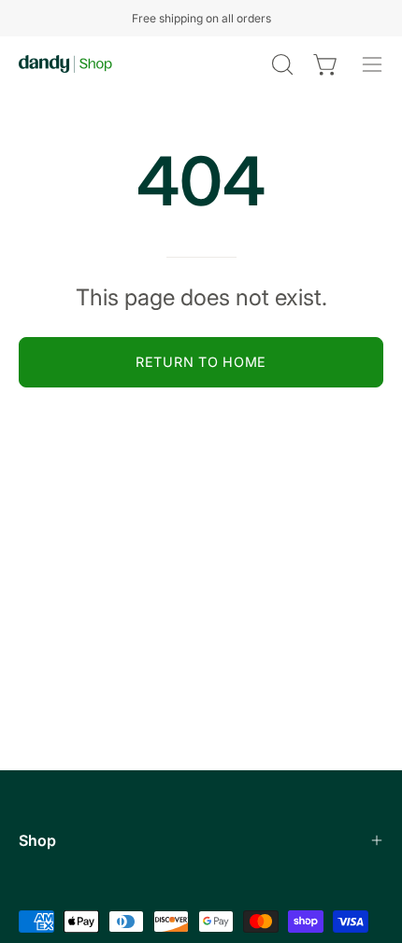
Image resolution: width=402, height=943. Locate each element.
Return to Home (201, 362)
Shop (37, 840)
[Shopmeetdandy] (65, 64)
